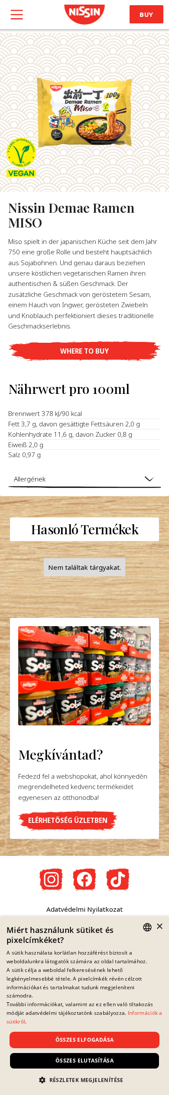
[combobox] (147, 927)
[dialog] (84, 1005)
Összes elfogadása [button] (84, 1039)
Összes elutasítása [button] (84, 1060)
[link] (84, 14)
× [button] (159, 926)
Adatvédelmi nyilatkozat (84, 909)
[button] (84, 351)
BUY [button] (146, 14)
